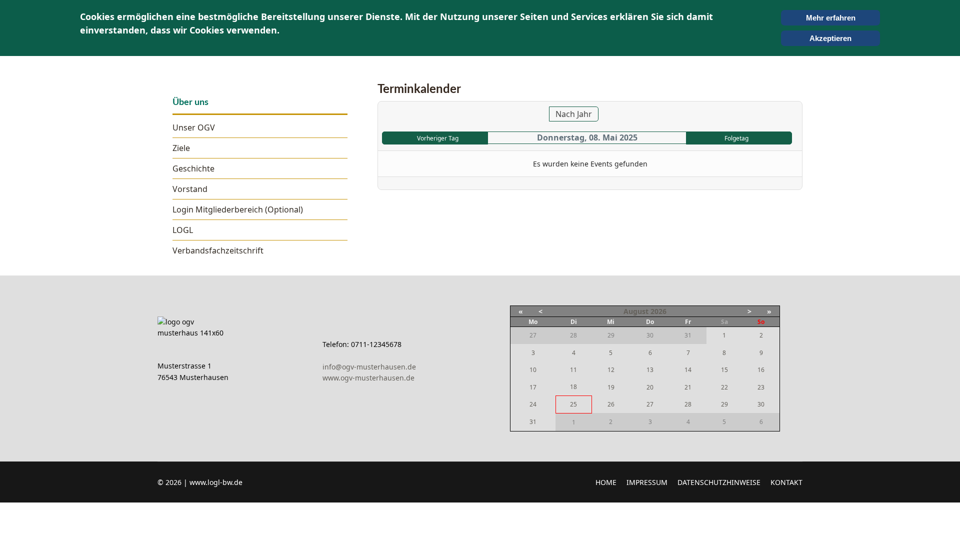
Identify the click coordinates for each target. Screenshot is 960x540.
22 (724, 387)
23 (761, 387)
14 (688, 370)
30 (761, 404)
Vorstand (190, 189)
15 (724, 370)
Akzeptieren (831, 38)
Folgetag (736, 138)
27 (650, 404)
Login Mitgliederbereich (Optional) (237, 209)
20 (650, 387)
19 (611, 387)
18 (573, 386)
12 (611, 370)
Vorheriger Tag (437, 138)
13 (650, 370)
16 (761, 370)
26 (611, 404)
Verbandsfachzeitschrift (218, 250)
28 (688, 404)
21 (688, 387)
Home (606, 482)
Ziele (181, 148)
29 (724, 404)
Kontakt (786, 482)
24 (533, 404)
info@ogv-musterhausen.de (369, 367)
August (636, 311)
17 (533, 387)
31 (533, 422)
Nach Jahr (574, 114)
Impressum (647, 482)
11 (573, 370)
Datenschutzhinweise (719, 482)
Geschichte (193, 168)
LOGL (182, 230)
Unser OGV (193, 127)
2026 (658, 311)
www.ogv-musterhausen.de (368, 377)
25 (573, 404)
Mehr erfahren (831, 18)
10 (533, 370)
